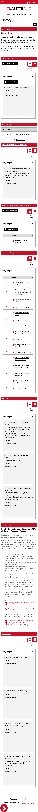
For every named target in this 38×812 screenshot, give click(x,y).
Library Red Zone (27, 14)
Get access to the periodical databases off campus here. (23, 292)
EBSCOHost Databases (22, 307)
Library (18, 14)
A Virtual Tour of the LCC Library (16, 658)
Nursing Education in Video (23, 352)
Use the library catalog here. (22, 283)
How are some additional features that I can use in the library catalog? (18, 724)
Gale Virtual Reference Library (22, 314)
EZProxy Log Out (20, 388)
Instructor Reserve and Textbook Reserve (15, 206)
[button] (10, 63)
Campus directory (11, 802)
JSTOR (17, 320)
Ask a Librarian (6, 124)
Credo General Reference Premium (23, 301)
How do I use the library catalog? (16, 691)
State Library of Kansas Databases (22, 374)
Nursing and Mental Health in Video (23, 346)
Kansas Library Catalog (22, 326)
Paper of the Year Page (24, 48)
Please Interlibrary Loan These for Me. (14, 145)
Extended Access (7, 58)
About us (13, 799)
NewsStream (19, 339)
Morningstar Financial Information (22, 332)
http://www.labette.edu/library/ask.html (17, 497)
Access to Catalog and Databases (13, 253)
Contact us (23, 799)
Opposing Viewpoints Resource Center (22, 359)
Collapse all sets (31, 69)
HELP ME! (5, 399)
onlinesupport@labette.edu (13, 433)
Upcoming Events (7, 29)
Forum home (20, 140)
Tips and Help (6, 525)
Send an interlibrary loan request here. (18, 169)
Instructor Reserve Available (21, 241)
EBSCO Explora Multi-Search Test (22, 382)
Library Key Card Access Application (17, 88)
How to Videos (6, 634)
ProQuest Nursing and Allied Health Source (22, 366)
